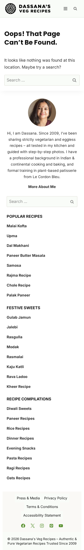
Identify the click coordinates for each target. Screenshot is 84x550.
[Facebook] (23, 526)
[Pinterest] (51, 526)
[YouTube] (61, 526)
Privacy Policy (55, 498)
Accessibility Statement (42, 515)
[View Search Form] (75, 8)
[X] (32, 526)
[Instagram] (42, 526)
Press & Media (28, 498)
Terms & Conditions (42, 507)
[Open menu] (65, 8)
